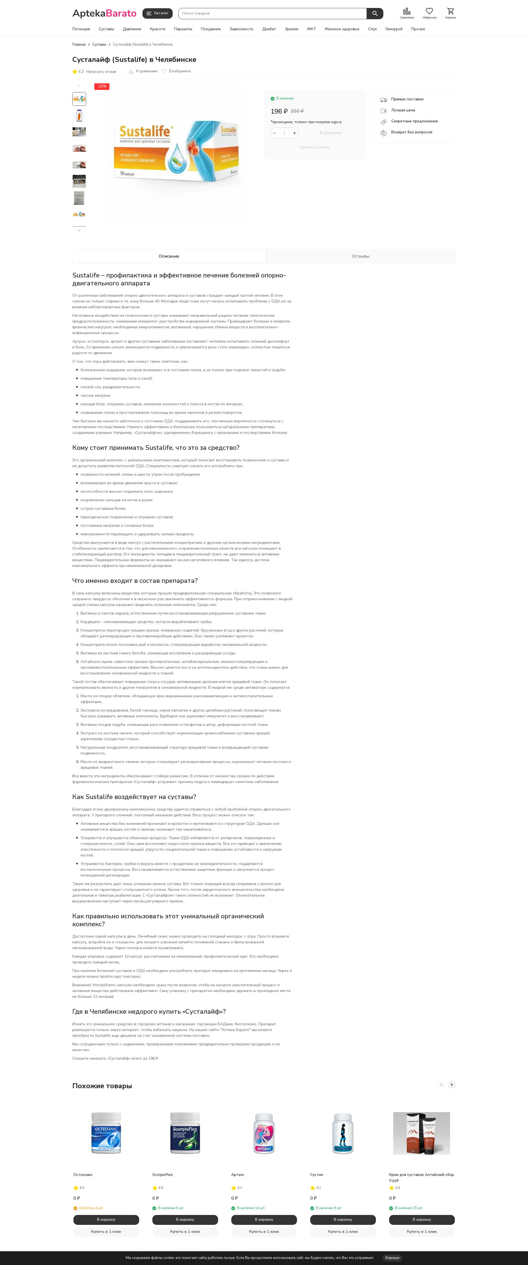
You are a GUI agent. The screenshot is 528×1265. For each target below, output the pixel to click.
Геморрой (394, 29)
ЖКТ (311, 29)
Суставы (106, 29)
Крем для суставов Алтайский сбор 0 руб (421, 1177)
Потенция (81, 29)
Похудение (211, 29)
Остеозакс (83, 1174)
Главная (79, 44)
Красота (157, 29)
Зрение (291, 29)
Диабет (269, 29)
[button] (79, 230)
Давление (132, 29)
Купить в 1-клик (314, 147)
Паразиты (183, 29)
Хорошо (392, 1257)
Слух (372, 29)
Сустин (316, 1174)
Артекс (237, 1174)
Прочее (418, 29)
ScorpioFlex (162, 1174)
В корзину (330, 133)
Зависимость (242, 29)
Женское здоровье (342, 29)
